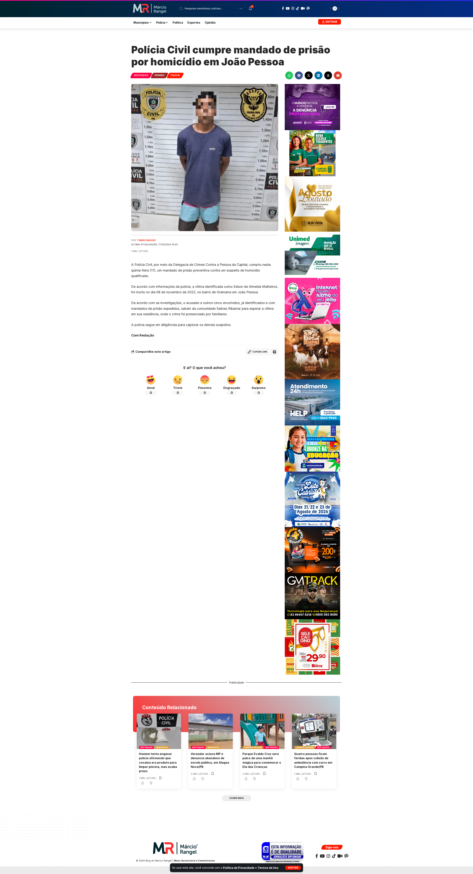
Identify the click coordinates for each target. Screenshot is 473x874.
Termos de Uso (268, 867)
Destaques (141, 75)
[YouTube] (287, 8)
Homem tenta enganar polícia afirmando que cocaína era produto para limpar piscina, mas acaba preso (158, 762)
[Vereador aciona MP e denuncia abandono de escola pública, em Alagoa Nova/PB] (210, 731)
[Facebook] (283, 8)
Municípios (162, 747)
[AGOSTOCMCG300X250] (312, 107)
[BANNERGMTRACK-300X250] (312, 596)
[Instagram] (292, 8)
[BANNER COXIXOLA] (312, 499)
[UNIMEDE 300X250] (312, 254)
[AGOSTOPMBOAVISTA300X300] (312, 204)
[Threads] (308, 8)
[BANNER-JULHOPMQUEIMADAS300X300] (312, 351)
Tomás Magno (146, 240)
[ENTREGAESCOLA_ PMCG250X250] (312, 153)
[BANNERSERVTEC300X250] (312, 550)
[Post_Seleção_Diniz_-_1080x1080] (312, 647)
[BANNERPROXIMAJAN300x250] (312, 301)
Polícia (175, 75)
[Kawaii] (303, 8)
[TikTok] (297, 8)
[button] (293, 868)
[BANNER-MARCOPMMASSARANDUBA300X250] (312, 448)
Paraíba (159, 75)
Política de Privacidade (238, 867)
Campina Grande (253, 747)
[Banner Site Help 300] (312, 402)
